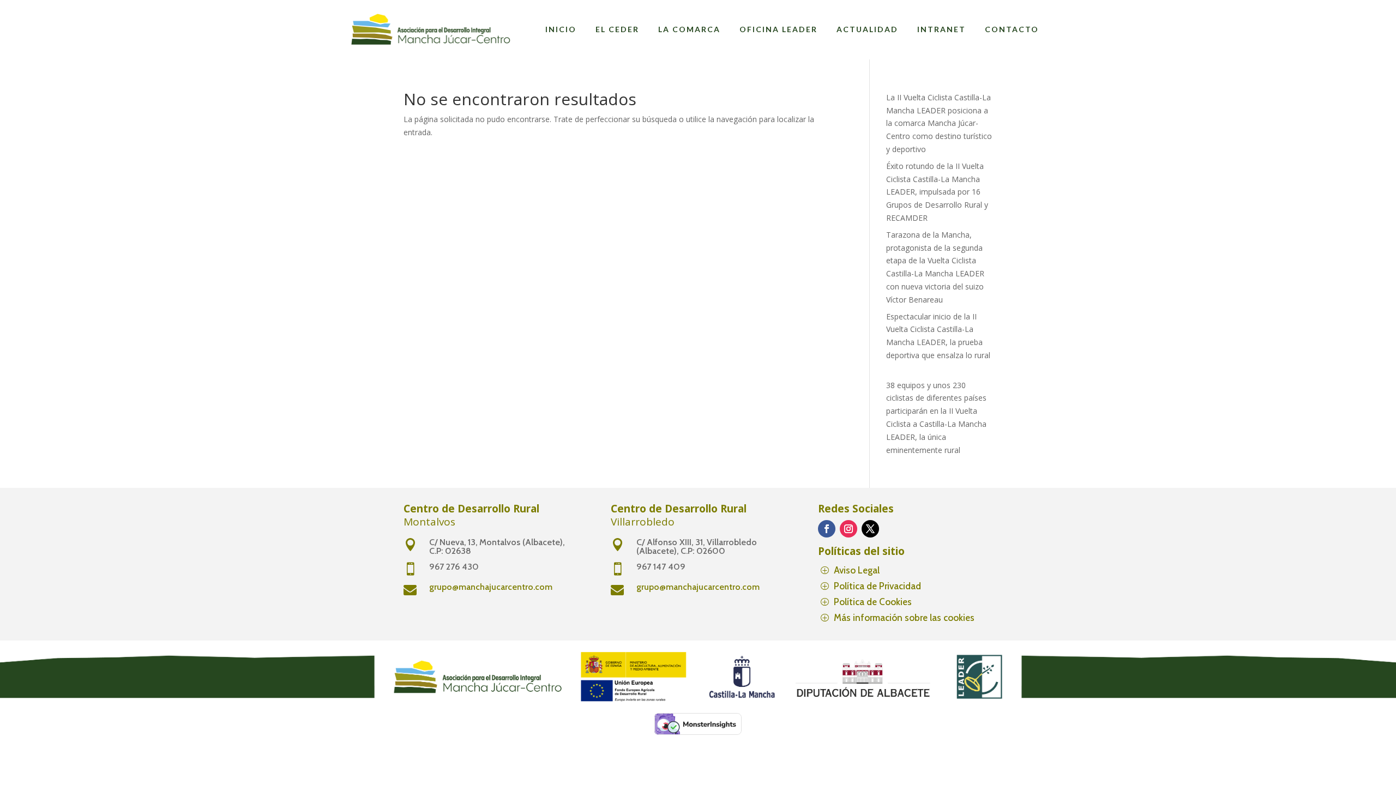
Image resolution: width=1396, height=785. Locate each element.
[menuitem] (561, 29)
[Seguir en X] (870, 529)
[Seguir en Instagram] (848, 529)
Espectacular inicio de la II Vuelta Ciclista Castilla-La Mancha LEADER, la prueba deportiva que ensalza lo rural (938, 342)
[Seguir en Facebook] (826, 529)
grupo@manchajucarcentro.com (490, 587)
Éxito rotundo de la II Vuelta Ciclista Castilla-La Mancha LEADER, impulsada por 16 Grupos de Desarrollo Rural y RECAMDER (937, 192)
